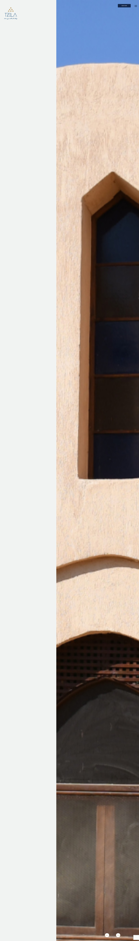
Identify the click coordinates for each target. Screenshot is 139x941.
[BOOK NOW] (133, 0)
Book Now (124, 5)
